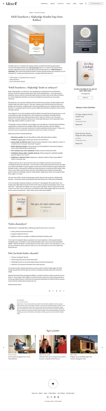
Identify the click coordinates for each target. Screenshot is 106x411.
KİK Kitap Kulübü (34, 67)
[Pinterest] (58, 397)
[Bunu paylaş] (49, 291)
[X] (51, 397)
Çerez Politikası (61, 393)
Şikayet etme (21, 139)
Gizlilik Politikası (52, 393)
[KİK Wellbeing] (11, 3)
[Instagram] (47, 397)
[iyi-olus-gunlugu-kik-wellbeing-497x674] (85, 73)
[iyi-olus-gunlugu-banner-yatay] (37, 206)
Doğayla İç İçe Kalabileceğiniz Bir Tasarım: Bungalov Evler (81, 358)
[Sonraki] (102, 347)
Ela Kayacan (20, 300)
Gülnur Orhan (12, 354)
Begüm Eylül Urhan (44, 354)
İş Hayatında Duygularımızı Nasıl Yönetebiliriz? (19, 358)
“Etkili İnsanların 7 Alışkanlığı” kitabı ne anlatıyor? (22, 77)
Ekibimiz (41, 393)
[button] (3, 3)
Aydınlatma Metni (70, 393)
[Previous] (4, 347)
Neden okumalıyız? (14, 79)
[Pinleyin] (60, 291)
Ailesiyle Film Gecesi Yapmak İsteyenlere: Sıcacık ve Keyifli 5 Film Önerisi (52, 358)
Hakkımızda (34, 393)
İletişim (45, 393)
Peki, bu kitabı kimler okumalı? (17, 81)
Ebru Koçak (73, 354)
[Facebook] (54, 397)
